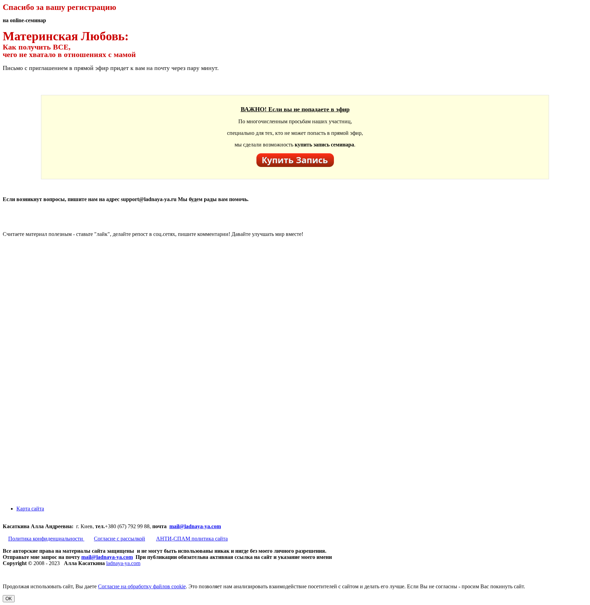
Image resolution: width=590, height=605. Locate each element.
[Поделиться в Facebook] (54, 339)
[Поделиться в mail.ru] (54, 392)
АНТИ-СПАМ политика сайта (192, 538)
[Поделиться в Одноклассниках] (54, 444)
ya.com (213, 526)
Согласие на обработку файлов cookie (142, 586)
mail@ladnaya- (187, 526)
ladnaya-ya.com (123, 563)
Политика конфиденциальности (46, 538)
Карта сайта (30, 508)
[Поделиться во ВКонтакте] (54, 287)
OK (8, 598)
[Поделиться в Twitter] (54, 497)
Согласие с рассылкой (119, 538)
